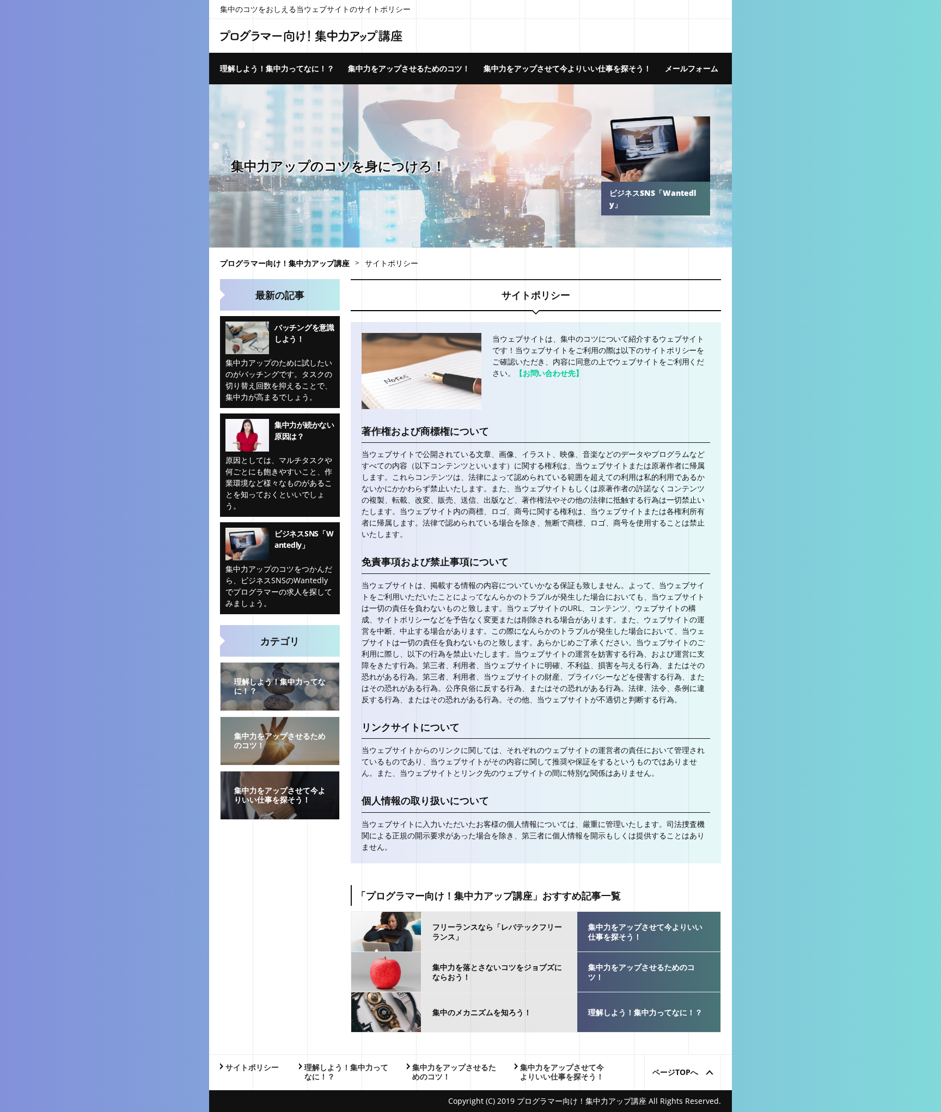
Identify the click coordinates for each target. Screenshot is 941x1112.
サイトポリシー (252, 1067)
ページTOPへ (675, 1072)
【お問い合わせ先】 (549, 373)
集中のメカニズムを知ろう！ (481, 1012)
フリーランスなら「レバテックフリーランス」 (497, 932)
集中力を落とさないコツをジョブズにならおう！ (497, 972)
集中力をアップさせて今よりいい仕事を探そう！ (567, 68)
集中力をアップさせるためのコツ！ (409, 68)
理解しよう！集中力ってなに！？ (277, 68)
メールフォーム (691, 68)
